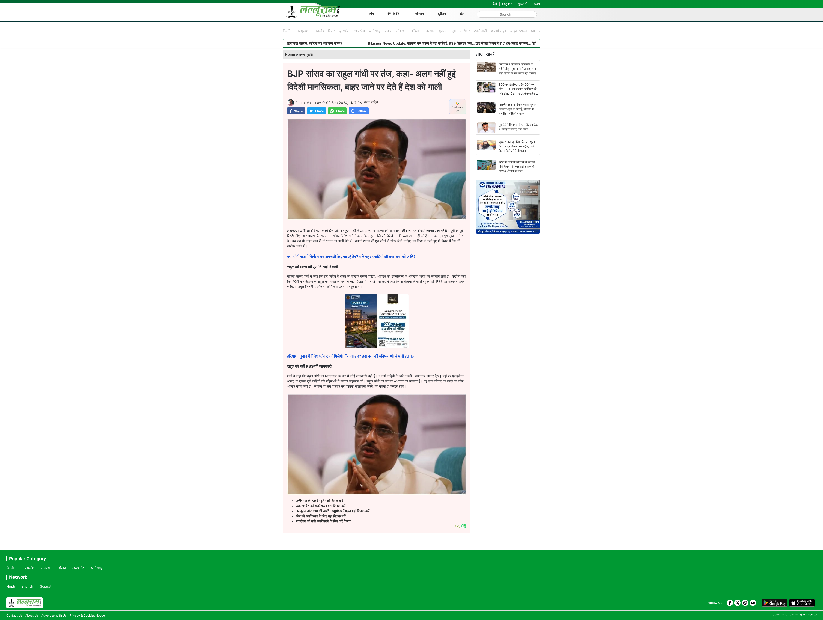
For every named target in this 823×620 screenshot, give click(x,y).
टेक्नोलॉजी (480, 31)
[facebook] (729, 603)
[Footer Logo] (24, 602)
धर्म (533, 31)
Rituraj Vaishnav (308, 103)
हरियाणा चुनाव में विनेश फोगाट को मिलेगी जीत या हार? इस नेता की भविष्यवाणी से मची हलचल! (351, 356)
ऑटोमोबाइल (498, 31)
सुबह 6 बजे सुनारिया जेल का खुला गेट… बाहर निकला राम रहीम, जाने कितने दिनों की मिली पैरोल (517, 146)
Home (290, 54)
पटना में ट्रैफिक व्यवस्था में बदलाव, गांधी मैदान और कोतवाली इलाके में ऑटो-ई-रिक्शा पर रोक (517, 166)
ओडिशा (414, 31)
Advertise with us (53, 615)
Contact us (14, 615)
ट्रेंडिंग (442, 13)
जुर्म (454, 31)
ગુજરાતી (522, 4)
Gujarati (46, 586)
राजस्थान (429, 31)
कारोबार (465, 31)
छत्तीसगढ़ (374, 31)
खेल (462, 13)
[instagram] (745, 603)
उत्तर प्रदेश (301, 31)
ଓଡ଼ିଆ (536, 4)
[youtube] (753, 603)
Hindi (10, 586)
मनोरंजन (418, 13)
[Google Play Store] (774, 603)
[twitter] (737, 603)
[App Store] (802, 603)
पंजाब (388, 31)
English (507, 4)
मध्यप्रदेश (359, 31)
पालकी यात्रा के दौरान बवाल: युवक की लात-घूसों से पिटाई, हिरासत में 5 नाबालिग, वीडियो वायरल (517, 109)
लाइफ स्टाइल (518, 31)
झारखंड (343, 31)
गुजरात (443, 31)
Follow (361, 111)
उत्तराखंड (318, 31)
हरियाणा (400, 31)
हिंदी (495, 4)
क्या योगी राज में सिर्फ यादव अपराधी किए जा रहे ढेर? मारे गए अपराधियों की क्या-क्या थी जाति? (351, 256)
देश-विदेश (393, 13)
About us (31, 615)
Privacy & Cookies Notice (87, 615)
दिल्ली (286, 31)
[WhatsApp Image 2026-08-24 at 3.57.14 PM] (377, 347)
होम (371, 13)
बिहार (331, 31)
